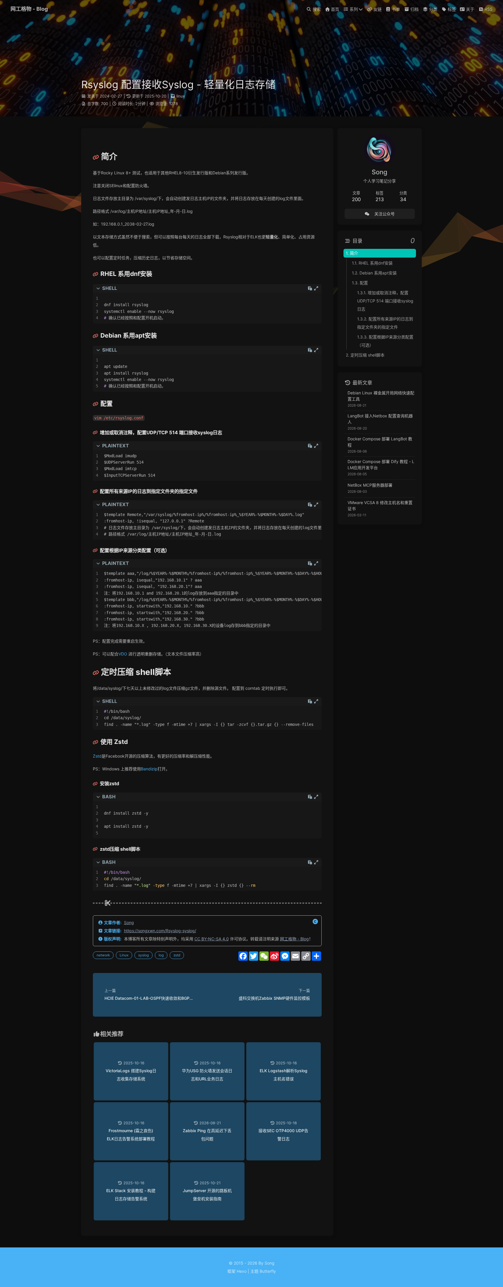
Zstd (97, 756)
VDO (122, 653)
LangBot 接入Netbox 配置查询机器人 (380, 418)
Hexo (242, 1271)
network (103, 955)
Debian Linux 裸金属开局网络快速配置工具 (381, 395)
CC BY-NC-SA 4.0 (211, 938)
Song (129, 922)
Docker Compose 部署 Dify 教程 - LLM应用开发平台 (381, 464)
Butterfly (268, 1271)
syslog (143, 955)
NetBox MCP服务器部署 (370, 485)
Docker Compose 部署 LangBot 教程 (380, 441)
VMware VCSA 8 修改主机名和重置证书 (380, 505)
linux (180, 96)
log (161, 955)
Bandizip (149, 768)
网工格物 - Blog (294, 938)
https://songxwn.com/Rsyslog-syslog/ (160, 930)
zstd (176, 955)
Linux (124, 955)
